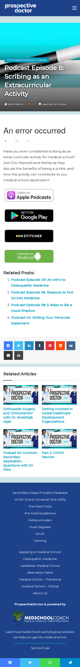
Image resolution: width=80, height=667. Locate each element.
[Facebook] (8, 345)
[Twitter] (18, 345)
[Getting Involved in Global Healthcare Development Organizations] (59, 395)
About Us (40, 593)
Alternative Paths (40, 572)
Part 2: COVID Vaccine (53, 455)
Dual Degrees (40, 527)
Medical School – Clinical (40, 586)
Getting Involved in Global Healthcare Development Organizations (57, 415)
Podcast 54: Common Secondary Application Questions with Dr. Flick (20, 461)
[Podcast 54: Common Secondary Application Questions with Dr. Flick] (20, 439)
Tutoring (40, 540)
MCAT (40, 534)
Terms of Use (40, 648)
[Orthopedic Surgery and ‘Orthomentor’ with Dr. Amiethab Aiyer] (20, 395)
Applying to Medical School (40, 552)
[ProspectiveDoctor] (21, 8)
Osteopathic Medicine (40, 559)
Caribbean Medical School (40, 565)
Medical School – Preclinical (40, 579)
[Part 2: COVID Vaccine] (59, 439)
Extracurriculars (40, 520)
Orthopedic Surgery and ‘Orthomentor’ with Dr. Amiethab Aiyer (19, 415)
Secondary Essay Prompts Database (40, 492)
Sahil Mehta (15, 104)
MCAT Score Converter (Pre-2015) (40, 499)
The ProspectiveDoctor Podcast (27, 60)
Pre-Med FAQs (40, 506)
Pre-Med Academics (40, 513)
